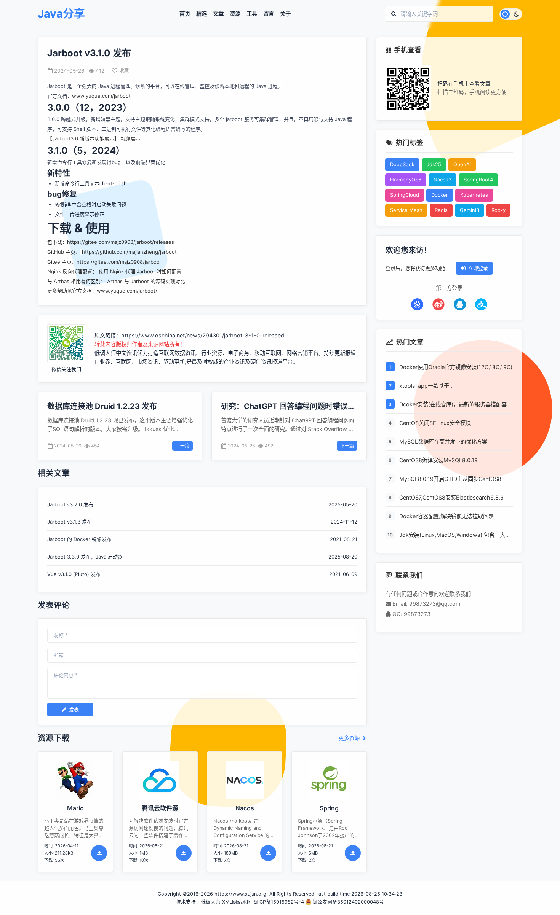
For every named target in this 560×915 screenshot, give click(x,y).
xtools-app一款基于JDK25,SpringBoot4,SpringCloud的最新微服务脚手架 (454, 386)
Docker (439, 195)
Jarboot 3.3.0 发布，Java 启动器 (85, 557)
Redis (441, 210)
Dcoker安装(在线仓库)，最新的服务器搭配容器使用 (455, 405)
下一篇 (347, 446)
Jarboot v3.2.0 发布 (70, 504)
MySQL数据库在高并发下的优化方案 (443, 441)
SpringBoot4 (478, 180)
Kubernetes (474, 195)
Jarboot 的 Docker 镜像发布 (79, 539)
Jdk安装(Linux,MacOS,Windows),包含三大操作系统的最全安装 (454, 535)
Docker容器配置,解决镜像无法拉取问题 (446, 516)
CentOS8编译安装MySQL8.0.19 (438, 460)
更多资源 (350, 738)
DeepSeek (402, 165)
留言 (268, 13)
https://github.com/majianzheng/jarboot (129, 252)
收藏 (124, 70)
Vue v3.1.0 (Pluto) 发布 (74, 574)
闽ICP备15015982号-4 (278, 902)
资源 (235, 13)
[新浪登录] (438, 304)
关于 (285, 13)
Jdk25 (434, 165)
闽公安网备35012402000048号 (348, 902)
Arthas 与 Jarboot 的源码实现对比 (146, 281)
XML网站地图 (237, 902)
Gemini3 (469, 210)
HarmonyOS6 (405, 180)
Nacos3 (442, 180)
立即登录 (478, 268)
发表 (74, 710)
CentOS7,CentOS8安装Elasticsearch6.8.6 (451, 497)
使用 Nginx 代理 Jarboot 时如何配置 (140, 271)
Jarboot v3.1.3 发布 (69, 522)
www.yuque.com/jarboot (101, 96)
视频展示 (131, 138)
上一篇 (182, 446)
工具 (251, 13)
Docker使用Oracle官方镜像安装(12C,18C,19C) (455, 367)
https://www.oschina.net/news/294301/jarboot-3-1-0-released (202, 335)
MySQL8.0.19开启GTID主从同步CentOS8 (450, 479)
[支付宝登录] (481, 304)
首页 (184, 13)
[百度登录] (417, 304)
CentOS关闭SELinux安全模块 (435, 423)
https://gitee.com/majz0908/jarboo (118, 262)
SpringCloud (404, 195)
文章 (218, 13)
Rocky (498, 210)
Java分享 (61, 13)
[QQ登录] (460, 304)
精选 (201, 13)
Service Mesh (406, 210)
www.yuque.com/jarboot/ (127, 291)
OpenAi (462, 165)
